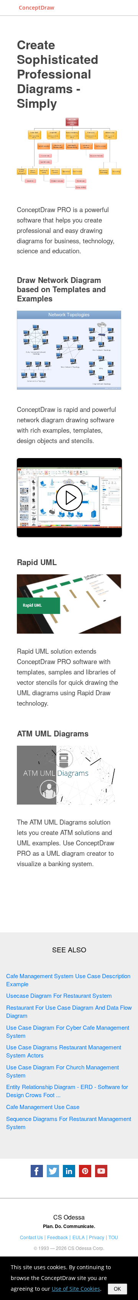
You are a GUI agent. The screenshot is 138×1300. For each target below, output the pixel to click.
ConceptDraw (36, 7)
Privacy (96, 1237)
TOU (113, 1237)
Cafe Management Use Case (42, 1107)
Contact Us (31, 1237)
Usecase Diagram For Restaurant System (59, 995)
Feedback (57, 1237)
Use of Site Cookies (76, 1288)
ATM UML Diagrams (53, 733)
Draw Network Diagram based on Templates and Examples (61, 289)
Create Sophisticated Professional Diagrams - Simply (58, 73)
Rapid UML (37, 561)
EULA (78, 1237)
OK (117, 1289)
